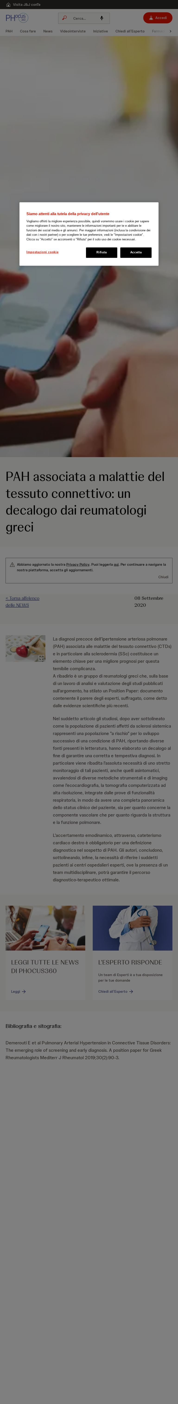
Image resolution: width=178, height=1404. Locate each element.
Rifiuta (101, 252)
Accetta (136, 252)
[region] (89, 234)
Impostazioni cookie (42, 252)
